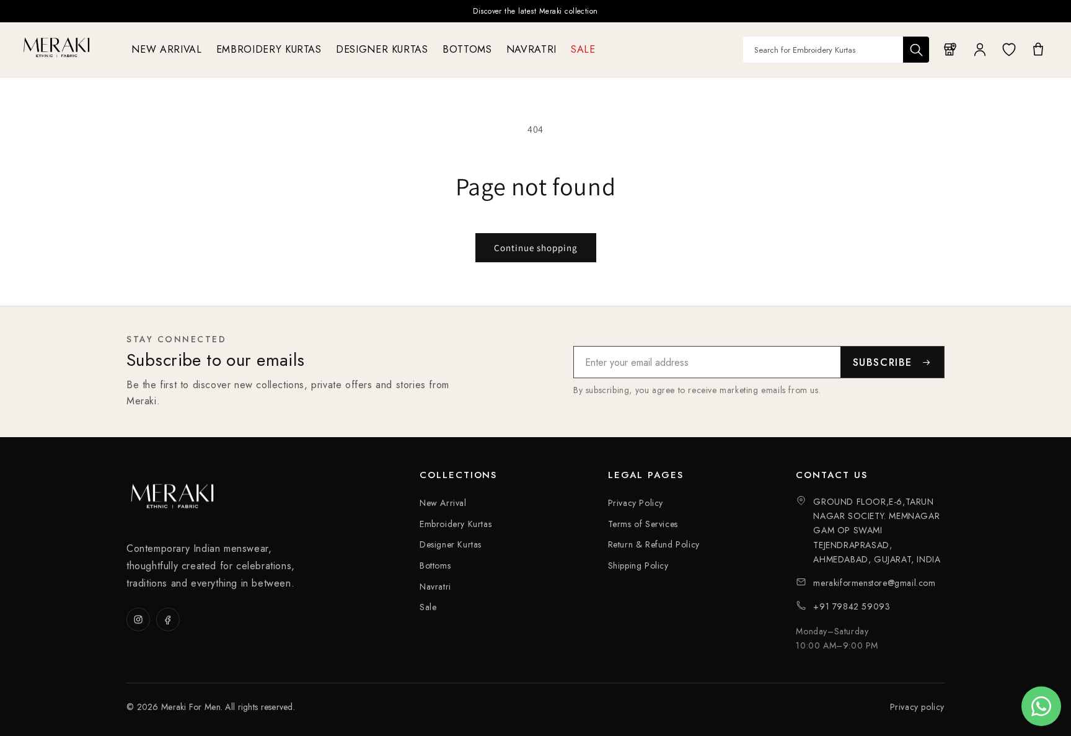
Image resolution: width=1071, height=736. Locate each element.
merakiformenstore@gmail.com (874, 583)
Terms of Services (643, 524)
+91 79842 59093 (851, 606)
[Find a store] (951, 50)
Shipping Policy (638, 565)
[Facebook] (168, 619)
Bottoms (435, 565)
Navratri (435, 586)
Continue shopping (536, 248)
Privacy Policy (635, 503)
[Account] (980, 50)
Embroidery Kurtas (455, 524)
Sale (428, 607)
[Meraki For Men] (57, 46)
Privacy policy (917, 707)
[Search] (916, 50)
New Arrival (443, 503)
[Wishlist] (1009, 50)
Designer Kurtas (451, 544)
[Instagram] (138, 619)
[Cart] (1038, 50)
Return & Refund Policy (654, 544)
